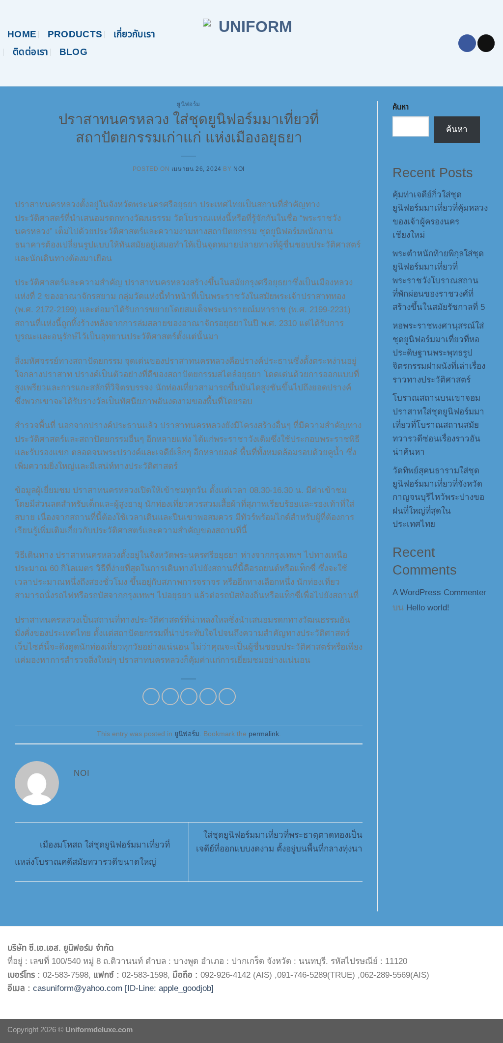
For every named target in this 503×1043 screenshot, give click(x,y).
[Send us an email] (486, 43)
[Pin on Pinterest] (208, 696)
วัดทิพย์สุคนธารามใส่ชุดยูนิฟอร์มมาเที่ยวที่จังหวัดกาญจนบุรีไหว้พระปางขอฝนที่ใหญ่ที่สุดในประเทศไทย (438, 497)
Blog (73, 52)
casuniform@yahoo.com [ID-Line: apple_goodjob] (123, 988)
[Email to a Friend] (188, 696)
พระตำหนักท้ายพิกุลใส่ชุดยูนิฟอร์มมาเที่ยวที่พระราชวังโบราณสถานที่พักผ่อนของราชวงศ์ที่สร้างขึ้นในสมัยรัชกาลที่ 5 (438, 280)
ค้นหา (400, 107)
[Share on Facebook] (151, 696)
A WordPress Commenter (439, 592)
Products (75, 34)
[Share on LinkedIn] (227, 696)
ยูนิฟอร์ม (188, 104)
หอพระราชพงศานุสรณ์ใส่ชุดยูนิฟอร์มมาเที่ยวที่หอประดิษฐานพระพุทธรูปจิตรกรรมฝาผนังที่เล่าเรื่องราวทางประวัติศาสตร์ (438, 352)
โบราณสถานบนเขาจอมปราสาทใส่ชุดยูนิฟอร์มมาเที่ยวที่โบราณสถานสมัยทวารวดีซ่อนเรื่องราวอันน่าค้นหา (438, 425)
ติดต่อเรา (31, 52)
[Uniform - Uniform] (252, 43)
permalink (264, 734)
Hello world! (427, 607)
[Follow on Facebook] (466, 43)
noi (239, 168)
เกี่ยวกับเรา (134, 34)
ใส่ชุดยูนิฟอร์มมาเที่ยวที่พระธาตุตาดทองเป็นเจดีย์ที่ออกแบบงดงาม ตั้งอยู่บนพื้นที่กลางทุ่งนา (279, 841)
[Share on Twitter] (170, 696)
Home (22, 34)
